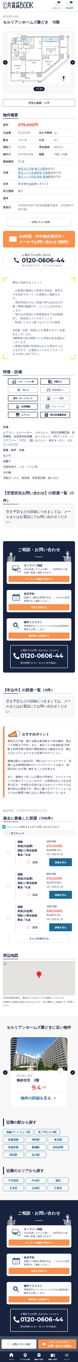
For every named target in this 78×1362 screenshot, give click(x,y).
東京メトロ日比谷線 (30, 176)
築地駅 (47, 176)
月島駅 (47, 172)
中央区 (30, 183)
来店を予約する (39, 607)
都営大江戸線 (26, 168)
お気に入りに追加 (41, 221)
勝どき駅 (40, 168)
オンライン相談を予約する (39, 578)
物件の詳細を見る (36, 1098)
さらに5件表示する (39, 938)
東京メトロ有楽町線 (30, 172)
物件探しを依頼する (39, 635)
